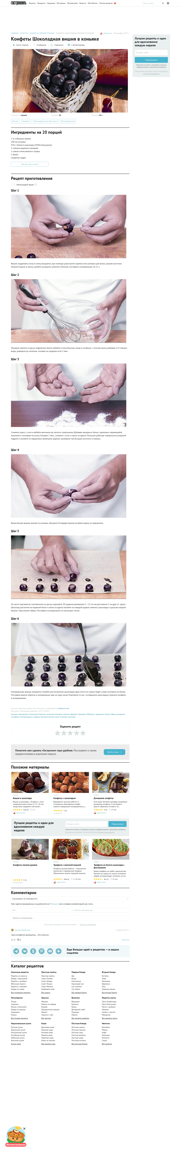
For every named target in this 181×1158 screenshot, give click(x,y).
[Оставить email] (86, 824)
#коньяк (14, 714)
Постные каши (77, 1038)
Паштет (44, 1012)
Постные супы (77, 1032)
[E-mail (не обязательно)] (100, 910)
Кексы (74, 1007)
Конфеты (26, 121)
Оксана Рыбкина (22, 930)
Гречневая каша (47, 1027)
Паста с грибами (108, 1007)
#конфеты (15, 717)
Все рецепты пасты (109, 1018)
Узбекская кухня (18, 1038)
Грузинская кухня (18, 1030)
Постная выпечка (79, 1035)
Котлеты (105, 976)
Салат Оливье (47, 978)
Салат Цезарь (46, 981)
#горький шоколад (45, 714)
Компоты (105, 1038)
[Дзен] (58, 951)
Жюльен (44, 1001)
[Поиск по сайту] (153, 3)
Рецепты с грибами (19, 981)
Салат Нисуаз (46, 984)
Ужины (14, 1015)
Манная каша (46, 1035)
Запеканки (15, 1012)
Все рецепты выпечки (80, 1018)
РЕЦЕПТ (16, 795)
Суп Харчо (76, 989)
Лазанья (105, 1009)
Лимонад (105, 1035)
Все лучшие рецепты (19, 1018)
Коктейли (106, 1027)
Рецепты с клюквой (19, 986)
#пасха (107, 714)
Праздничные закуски (50, 1009)
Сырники (14, 1004)
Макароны (106, 1015)
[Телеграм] (16, 951)
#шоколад (32, 714)
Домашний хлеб (78, 1009)
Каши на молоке (48, 1040)
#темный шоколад (67, 717)
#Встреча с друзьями (95, 714)
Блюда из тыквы (17, 989)
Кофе (104, 1032)
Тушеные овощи (108, 989)
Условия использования (106, 832)
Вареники (106, 984)
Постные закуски (78, 1030)
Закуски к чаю (47, 1015)
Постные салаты (78, 1027)
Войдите (55, 904)
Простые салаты (47, 976)
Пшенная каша (47, 1038)
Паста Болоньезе (109, 1004)
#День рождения (117, 714)
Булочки (75, 1004)
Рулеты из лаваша (48, 1004)
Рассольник (76, 981)
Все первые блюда (79, 992)
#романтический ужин (49, 717)
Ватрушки (76, 1001)
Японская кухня (17, 1040)
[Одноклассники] (33, 951)
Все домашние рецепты (20, 992)
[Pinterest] (42, 951)
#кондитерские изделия (29, 717)
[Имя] (40, 910)
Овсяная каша (47, 1030)
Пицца (13, 1001)
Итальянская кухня (19, 1032)
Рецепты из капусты (19, 976)
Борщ (74, 978)
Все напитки (107, 1044)
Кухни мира (16, 1044)
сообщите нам (63, 708)
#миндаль (58, 714)
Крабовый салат (48, 989)
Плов (104, 978)
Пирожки (75, 1012)
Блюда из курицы (18, 1009)
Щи (73, 976)
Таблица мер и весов (29, 164)
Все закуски (46, 1018)
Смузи (104, 1040)
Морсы (104, 1030)
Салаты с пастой (108, 1012)
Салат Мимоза (47, 986)
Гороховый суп (78, 984)
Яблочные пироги (18, 984)
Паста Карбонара (109, 1001)
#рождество (23, 714)
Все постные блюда (79, 1044)
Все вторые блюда (109, 992)
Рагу (103, 986)
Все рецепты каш (48, 1044)
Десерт (15, 121)
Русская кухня (17, 1027)
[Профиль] (168, 3)
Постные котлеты (79, 1040)
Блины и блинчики (19, 1007)
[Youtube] (50, 951)
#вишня (66, 714)
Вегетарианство (68, 121)
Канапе (44, 1007)
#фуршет (74, 714)
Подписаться (117, 824)
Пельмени (106, 981)
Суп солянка (77, 986)
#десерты (82, 714)
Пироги (75, 1015)
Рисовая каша (47, 1032)
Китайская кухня (18, 1035)
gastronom (107, 33)
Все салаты (45, 992)
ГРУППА (56, 795)
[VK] (25, 951)
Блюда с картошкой (19, 978)
